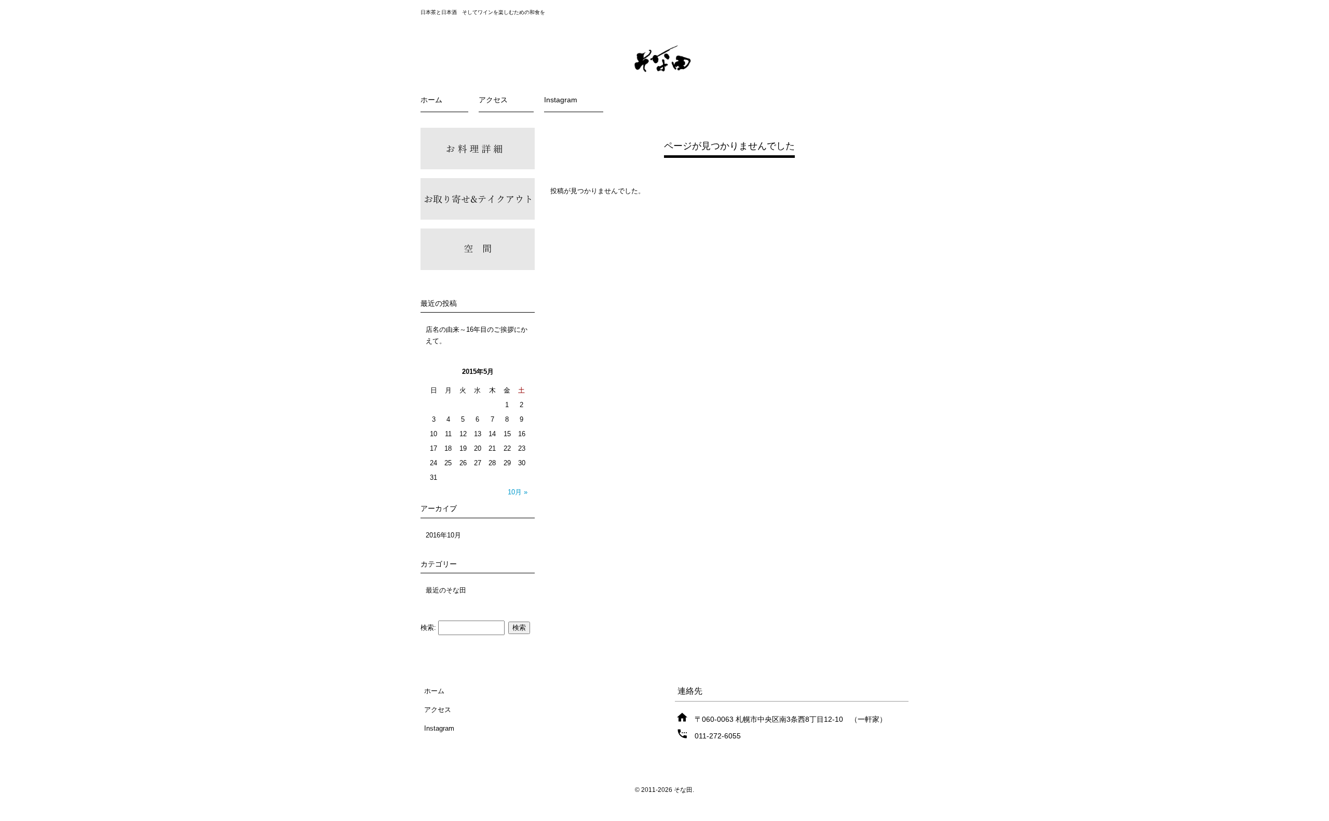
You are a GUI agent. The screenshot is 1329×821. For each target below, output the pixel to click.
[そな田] (664, 73)
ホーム (431, 100)
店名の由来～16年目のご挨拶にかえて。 (476, 335)
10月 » (517, 492)
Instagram (560, 100)
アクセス (493, 100)
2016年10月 (443, 535)
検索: (428, 627)
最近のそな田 (446, 590)
